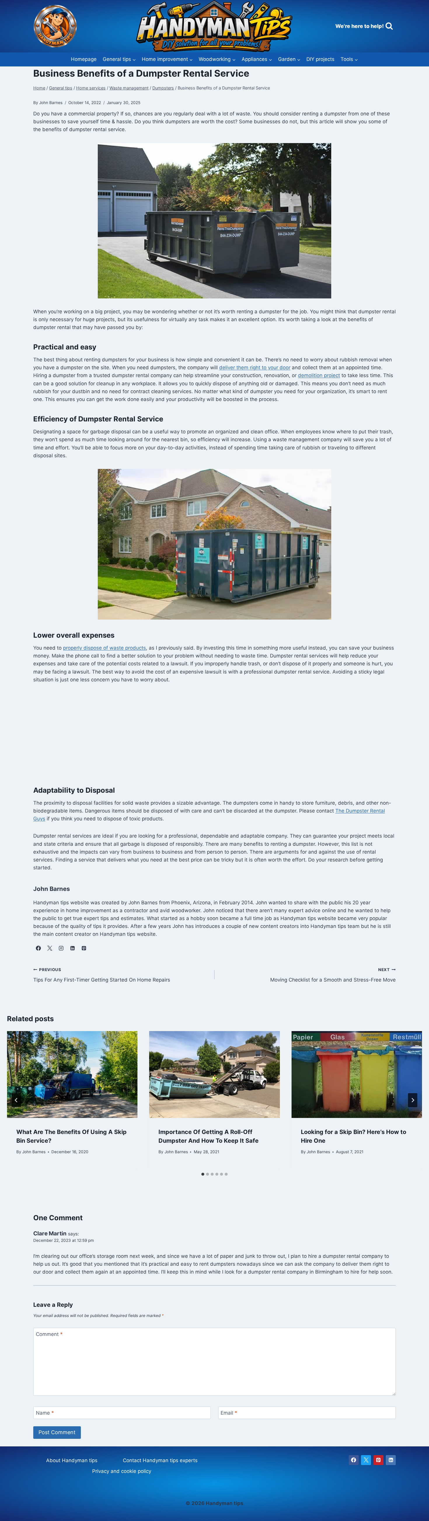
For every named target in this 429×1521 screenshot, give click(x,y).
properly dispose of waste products (104, 648)
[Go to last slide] (16, 1100)
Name (45, 1413)
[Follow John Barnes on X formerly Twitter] (50, 948)
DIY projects (320, 59)
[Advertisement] (214, 734)
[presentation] (72, 1074)
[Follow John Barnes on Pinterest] (84, 948)
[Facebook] (354, 1460)
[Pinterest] (378, 1460)
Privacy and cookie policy (121, 1471)
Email (229, 1413)
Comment (49, 1334)
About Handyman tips (71, 1460)
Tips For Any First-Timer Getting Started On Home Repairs (101, 975)
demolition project (319, 375)
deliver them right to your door (254, 367)
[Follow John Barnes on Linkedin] (72, 948)
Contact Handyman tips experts (160, 1460)
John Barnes (34, 1151)
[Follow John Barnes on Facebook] (38, 948)
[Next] (412, 1100)
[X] (366, 1460)
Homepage (84, 59)
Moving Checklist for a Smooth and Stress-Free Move (333, 975)
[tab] (202, 1174)
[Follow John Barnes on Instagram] (61, 948)
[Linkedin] (391, 1460)
